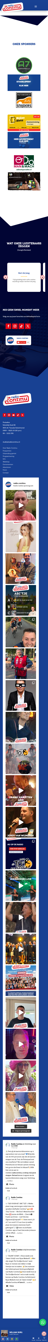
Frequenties (7, 451)
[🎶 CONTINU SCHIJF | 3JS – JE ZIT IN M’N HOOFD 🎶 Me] (21, 727)
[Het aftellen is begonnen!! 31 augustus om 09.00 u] (21, 759)
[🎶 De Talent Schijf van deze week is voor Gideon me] (21, 1044)
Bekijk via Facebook (11, 1188)
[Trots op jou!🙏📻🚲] (21, 537)
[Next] (42, 277)
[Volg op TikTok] (21, 326)
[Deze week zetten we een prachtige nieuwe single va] (21, 1075)
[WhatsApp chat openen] (42, 1322)
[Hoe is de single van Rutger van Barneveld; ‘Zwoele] (21, 1107)
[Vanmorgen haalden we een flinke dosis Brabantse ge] (21, 568)
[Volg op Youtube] (13, 415)
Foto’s (5, 470)
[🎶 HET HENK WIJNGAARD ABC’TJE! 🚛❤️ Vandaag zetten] (21, 600)
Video (11, 1286)
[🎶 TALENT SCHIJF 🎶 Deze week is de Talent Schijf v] (21, 505)
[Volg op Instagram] (15, 326)
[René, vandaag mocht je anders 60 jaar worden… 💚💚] (21, 663)
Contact (6, 473)
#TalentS (21, 1282)
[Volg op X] (28, 326)
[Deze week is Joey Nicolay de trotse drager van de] (21, 1012)
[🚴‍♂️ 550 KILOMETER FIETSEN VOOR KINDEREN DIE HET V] (21, 632)
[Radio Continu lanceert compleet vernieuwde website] (21, 854)
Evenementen (8, 464)
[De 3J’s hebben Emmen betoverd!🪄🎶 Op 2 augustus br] (21, 917)
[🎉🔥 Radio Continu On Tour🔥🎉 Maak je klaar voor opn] (21, 980)
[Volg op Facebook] (8, 326)
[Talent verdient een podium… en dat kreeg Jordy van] (21, 822)
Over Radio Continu (10, 448)
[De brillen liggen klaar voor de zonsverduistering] (21, 695)
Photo (11, 1184)
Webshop (6, 462)
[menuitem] (3, 1339)
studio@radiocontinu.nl (11, 442)
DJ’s (4, 459)
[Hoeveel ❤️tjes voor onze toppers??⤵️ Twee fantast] (21, 949)
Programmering (8, 456)
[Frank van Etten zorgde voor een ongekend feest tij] (21, 790)
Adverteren (7, 467)
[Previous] (5, 277)
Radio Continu (16, 1144)
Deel (8, 1191)
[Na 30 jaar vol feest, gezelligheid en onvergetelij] (21, 885)
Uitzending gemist (9, 453)
